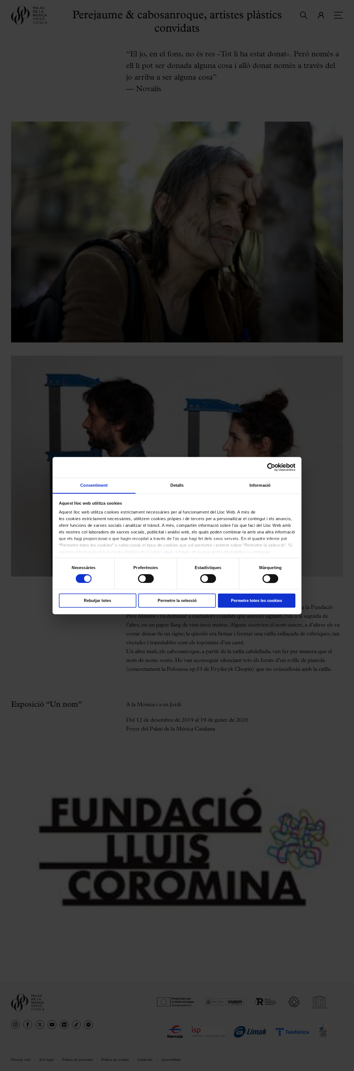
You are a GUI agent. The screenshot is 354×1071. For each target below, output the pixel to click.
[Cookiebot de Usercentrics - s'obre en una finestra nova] (271, 467)
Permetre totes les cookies (256, 600)
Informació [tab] (259, 485)
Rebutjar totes (97, 600)
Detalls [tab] (177, 485)
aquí (168, 551)
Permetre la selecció (177, 600)
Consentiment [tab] (94, 485)
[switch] (146, 578)
